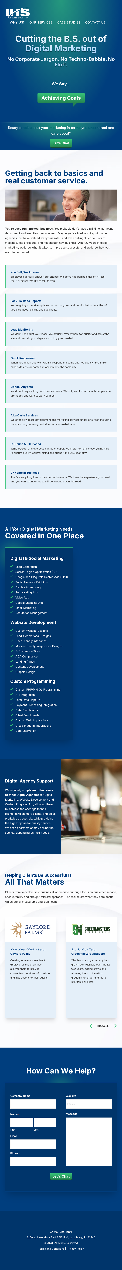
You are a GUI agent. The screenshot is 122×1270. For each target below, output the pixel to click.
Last (36, 1129)
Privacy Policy (75, 1248)
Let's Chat (61, 1176)
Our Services (41, 22)
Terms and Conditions (51, 1248)
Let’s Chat (61, 143)
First (12, 1129)
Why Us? (17, 22)
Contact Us (95, 22)
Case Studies (68, 22)
